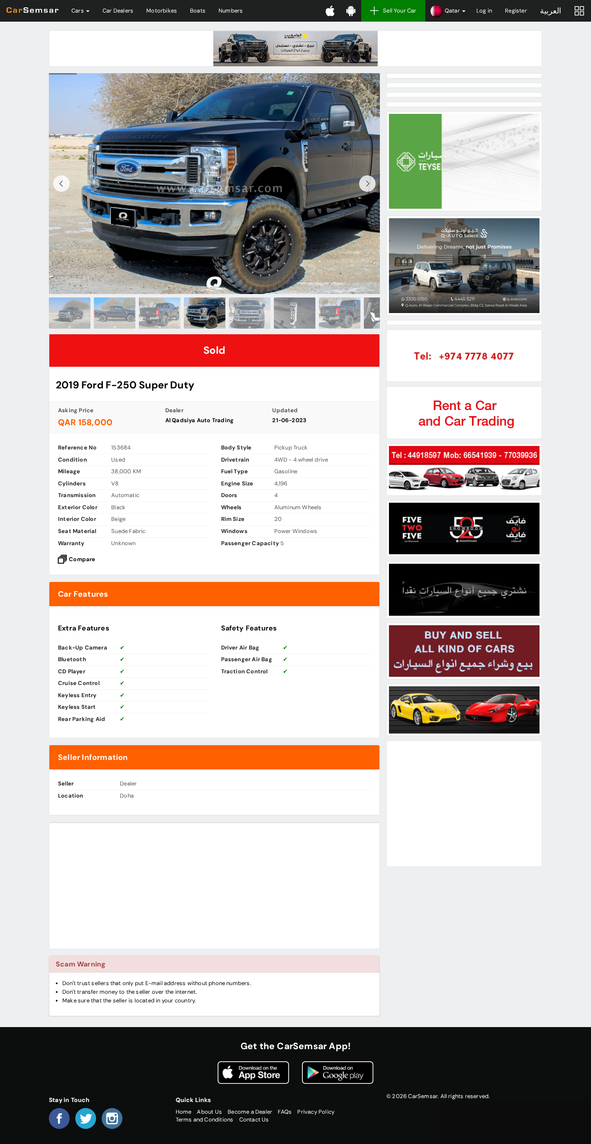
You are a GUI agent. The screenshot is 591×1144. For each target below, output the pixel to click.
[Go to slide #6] (294, 313)
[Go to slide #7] (339, 313)
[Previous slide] (61, 183)
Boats (198, 10)
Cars (78, 10)
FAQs (285, 1111)
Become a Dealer (250, 1111)
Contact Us (254, 1119)
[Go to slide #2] (114, 313)
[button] (447, 11)
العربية (550, 11)
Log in (484, 10)
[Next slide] (367, 183)
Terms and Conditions (205, 1119)
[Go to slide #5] (249, 313)
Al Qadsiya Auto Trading (199, 420)
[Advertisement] (214, 886)
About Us (209, 1111)
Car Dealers (118, 10)
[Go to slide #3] (159, 313)
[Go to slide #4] (204, 313)
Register (516, 10)
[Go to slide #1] (69, 313)
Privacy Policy (315, 1111)
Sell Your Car (400, 10)
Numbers (230, 10)
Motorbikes (161, 10)
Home (184, 1111)
